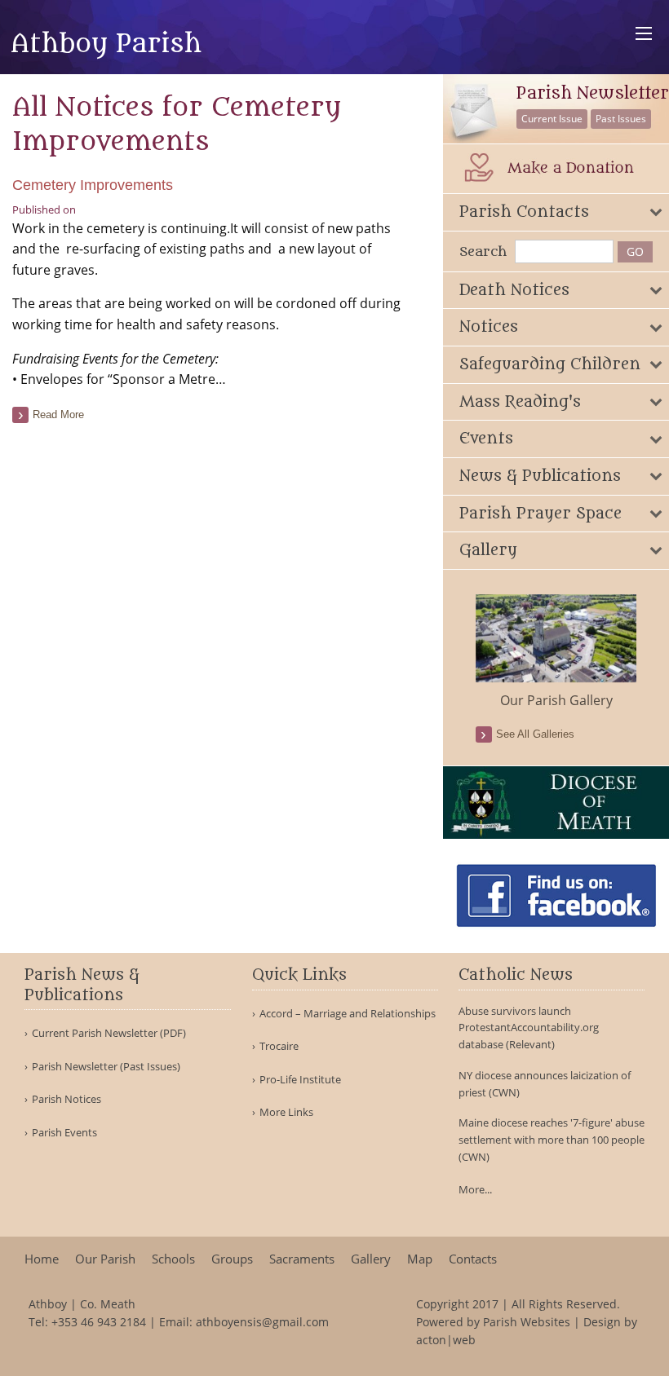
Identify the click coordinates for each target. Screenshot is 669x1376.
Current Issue (552, 119)
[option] (556, 652)
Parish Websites (526, 1322)
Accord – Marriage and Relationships (347, 1013)
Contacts (473, 1259)
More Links (286, 1112)
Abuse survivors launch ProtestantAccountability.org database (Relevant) (529, 1027)
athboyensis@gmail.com (262, 1322)
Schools (173, 1259)
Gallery (371, 1259)
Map (419, 1259)
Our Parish (105, 1259)
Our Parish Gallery (556, 700)
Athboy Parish (106, 44)
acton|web (446, 1339)
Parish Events (64, 1132)
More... (475, 1189)
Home (41, 1259)
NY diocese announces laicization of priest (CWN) (545, 1084)
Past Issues (621, 119)
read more (58, 414)
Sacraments (301, 1259)
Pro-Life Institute (300, 1079)
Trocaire (279, 1046)
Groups (232, 1259)
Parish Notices (66, 1099)
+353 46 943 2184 (98, 1322)
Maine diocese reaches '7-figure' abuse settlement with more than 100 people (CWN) (552, 1139)
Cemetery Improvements (92, 185)
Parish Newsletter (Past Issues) (106, 1066)
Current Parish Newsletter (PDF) (109, 1033)
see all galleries (535, 734)
